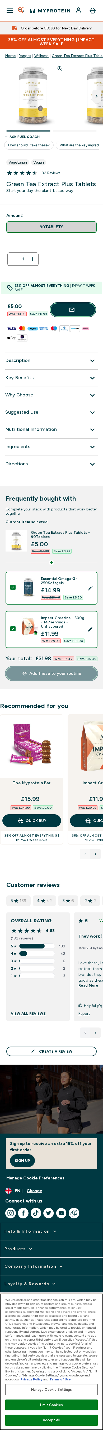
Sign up (22, 1160)
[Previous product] (85, 854)
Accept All (51, 1420)
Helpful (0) (93, 1006)
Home (10, 56)
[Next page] (95, 1032)
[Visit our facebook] (23, 1213)
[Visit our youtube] (61, 1213)
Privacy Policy (32, 1379)
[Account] (79, 10)
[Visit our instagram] (10, 1213)
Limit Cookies (51, 1405)
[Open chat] (74, 1213)
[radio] (51, 227)
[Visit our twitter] (48, 1213)
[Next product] (95, 854)
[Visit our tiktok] (36, 1213)
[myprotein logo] (50, 10)
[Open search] (21, 10)
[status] (23, 259)
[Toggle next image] (96, 96)
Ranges (25, 56)
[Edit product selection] (90, 588)
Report (84, 1013)
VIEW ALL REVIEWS (28, 1013)
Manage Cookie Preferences (35, 1178)
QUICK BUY (36, 821)
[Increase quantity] (32, 259)
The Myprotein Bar (31, 783)
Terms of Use (60, 1379)
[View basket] (92, 10)
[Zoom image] (59, 68)
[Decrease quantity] (13, 259)
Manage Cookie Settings (51, 1390)
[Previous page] (85, 1032)
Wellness (41, 56)
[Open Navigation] (10, 10)
